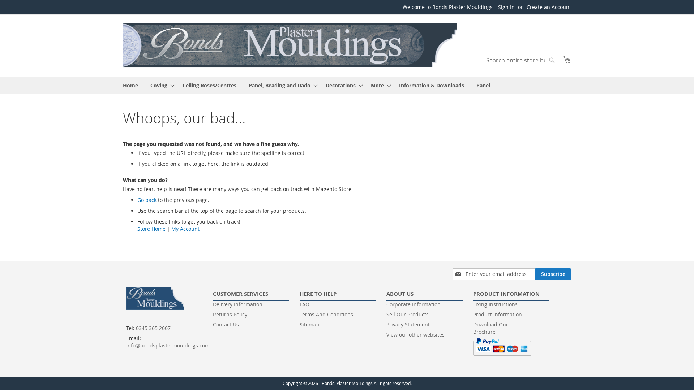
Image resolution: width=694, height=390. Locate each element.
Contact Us (226, 324)
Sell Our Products (407, 314)
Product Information (497, 314)
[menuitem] (130, 85)
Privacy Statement (408, 324)
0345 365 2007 (153, 328)
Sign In (506, 7)
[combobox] (520, 60)
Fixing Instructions (495, 304)
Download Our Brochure (490, 328)
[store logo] (291, 45)
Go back (147, 199)
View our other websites (415, 334)
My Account (185, 228)
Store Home (151, 228)
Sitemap (310, 324)
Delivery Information (237, 304)
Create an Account (549, 7)
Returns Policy (230, 314)
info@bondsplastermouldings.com (168, 345)
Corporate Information (413, 304)
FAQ (304, 304)
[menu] (347, 85)
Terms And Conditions (326, 314)
